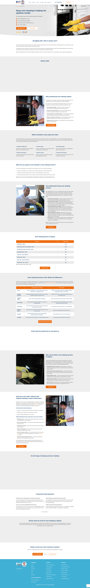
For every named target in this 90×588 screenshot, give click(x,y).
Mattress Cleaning (64, 568)
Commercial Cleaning (65, 578)
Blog (45, 2)
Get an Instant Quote (38, 554)
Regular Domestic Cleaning (51, 574)
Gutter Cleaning (64, 572)
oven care (36, 404)
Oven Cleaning (48, 570)
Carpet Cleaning (49, 566)
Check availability (51, 125)
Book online (32, 28)
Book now (69, 2)
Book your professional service (45, 321)
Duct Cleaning (63, 576)
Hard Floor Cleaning (64, 574)
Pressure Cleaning (64, 570)
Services (33, 2)
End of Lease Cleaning (50, 564)
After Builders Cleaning (65, 566)
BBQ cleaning (48, 572)
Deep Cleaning (48, 576)
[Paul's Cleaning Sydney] (20, 2)
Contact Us (49, 2)
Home (30, 2)
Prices (38, 2)
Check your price (45, 267)
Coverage (41, 2)
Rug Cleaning (48, 568)
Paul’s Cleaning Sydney (50, 282)
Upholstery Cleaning (49, 578)
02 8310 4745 (59, 2)
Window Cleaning (64, 564)
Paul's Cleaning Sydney (49, 584)
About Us (32, 566)
